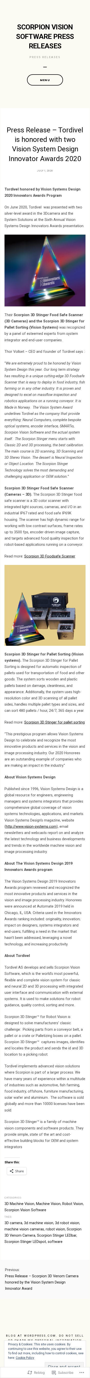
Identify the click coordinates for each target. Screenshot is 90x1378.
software (55, 1242)
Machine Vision (48, 1204)
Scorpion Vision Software (25, 1210)
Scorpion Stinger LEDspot (25, 1242)
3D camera (13, 1223)
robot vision (55, 1229)
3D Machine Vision (19, 1204)
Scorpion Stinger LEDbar (56, 1235)
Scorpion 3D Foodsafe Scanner (49, 556)
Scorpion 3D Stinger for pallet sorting (54, 722)
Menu (45, 80)
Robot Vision (72, 1204)
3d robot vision (67, 1223)
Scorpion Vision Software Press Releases (45, 36)
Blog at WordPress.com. (32, 1335)
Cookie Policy (25, 1358)
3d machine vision (38, 1223)
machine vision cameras (24, 1229)
